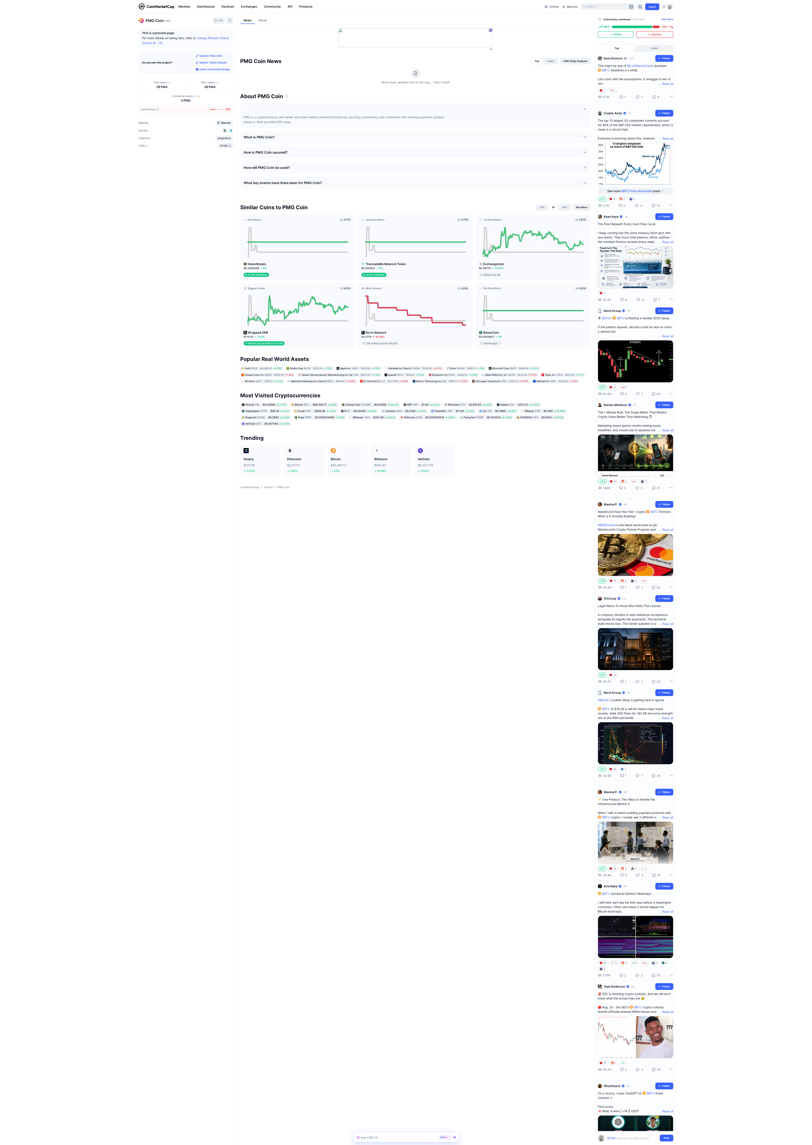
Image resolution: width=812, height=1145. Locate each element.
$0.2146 (405, 411)
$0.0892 (267, 417)
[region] (360, 7)
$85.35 (267, 411)
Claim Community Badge (214, 69)
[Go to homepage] (156, 6)
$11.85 (454, 411)
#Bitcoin (603, 700)
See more (667, 19)
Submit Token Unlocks (213, 62)
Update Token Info (210, 55)
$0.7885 (499, 411)
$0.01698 (372, 404)
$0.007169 (267, 423)
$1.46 (423, 404)
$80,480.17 (316, 404)
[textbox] (632, 1138)
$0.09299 (360, 411)
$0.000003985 (321, 417)
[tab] (537, 61)
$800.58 (317, 411)
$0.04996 (265, 404)
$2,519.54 (470, 404)
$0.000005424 (429, 417)
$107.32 (519, 404)
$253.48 (374, 417)
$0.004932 (488, 417)
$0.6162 (542, 417)
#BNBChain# (607, 525)
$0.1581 (545, 411)
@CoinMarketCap (639, 65)
